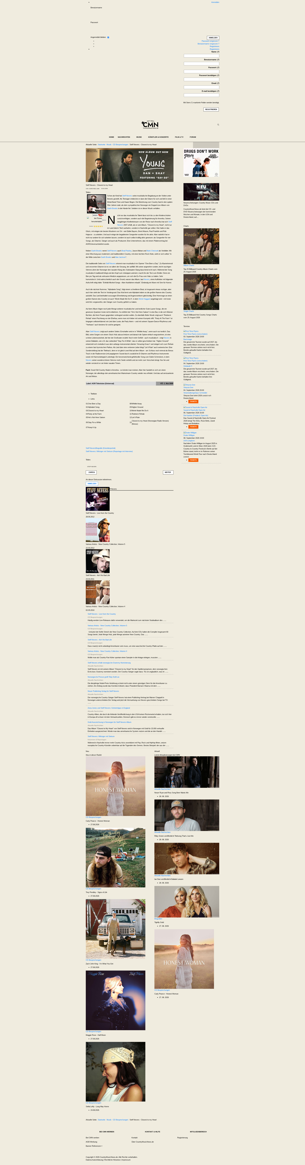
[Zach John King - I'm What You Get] (115, 929)
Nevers (147, 279)
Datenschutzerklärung (94, 1160)
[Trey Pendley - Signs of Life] (115, 857)
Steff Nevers (127, 196)
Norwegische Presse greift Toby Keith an (103, 677)
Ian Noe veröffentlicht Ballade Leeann (168, 879)
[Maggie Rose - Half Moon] (115, 1000)
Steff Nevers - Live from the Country (100, 513)
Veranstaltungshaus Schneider (195, 393)
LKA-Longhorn (189, 441)
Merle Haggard (144, 299)
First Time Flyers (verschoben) (195, 334)
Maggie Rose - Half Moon (96, 1035)
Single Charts (188, 311)
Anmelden (92, 484)
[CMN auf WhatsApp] (206, 145)
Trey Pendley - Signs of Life (96, 892)
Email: (214, 83)
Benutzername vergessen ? (208, 44)
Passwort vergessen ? (210, 41)
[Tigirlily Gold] (186, 902)
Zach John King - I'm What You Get (99, 964)
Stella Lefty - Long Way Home (97, 1106)
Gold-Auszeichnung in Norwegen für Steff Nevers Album (109, 722)
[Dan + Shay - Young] (129, 165)
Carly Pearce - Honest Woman (98, 821)
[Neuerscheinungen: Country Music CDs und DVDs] (201, 192)
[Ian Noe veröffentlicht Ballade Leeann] (186, 858)
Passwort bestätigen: (208, 75)
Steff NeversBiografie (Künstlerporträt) (100, 448)
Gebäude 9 (187, 366)
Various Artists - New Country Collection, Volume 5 (105, 544)
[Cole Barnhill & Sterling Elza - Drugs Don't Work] (201, 162)
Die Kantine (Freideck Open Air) (195, 415)
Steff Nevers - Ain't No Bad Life (98, 575)
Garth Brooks (112, 208)
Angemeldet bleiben (98, 37)
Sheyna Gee (188, 387)
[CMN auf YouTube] (211, 145)
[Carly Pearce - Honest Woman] (115, 786)
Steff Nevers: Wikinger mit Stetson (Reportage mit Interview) (109, 451)
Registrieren (214, 46)
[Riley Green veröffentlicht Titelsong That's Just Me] (186, 815)
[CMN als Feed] (216, 145)
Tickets (193, 401)
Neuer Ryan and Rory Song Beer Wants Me (171, 793)
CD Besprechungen (93, 817)
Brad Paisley (126, 251)
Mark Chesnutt (152, 251)
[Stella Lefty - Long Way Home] (115, 1072)
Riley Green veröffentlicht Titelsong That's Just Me (173, 836)
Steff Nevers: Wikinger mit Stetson (101, 736)
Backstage (187, 339)
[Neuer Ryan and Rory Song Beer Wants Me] (186, 772)
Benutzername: (210, 60)
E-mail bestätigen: (209, 91)
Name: (214, 52)
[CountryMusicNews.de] (150, 124)
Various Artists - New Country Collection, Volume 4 (105, 606)
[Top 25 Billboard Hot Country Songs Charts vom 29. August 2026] (201, 292)
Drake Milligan (189, 435)
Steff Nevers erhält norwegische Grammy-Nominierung (109, 663)
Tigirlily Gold (159, 922)
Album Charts (188, 265)
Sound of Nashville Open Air (194, 410)
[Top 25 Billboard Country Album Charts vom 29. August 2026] (201, 246)
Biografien (158, 919)
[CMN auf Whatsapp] (207, 1120)
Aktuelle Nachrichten (162, 789)
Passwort (94, 22)
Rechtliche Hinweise (112, 1160)
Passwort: (212, 67)
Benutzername (96, 8)
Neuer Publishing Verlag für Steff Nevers (103, 691)
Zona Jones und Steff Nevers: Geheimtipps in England (109, 708)
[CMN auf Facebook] (196, 145)
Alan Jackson (120, 257)
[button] (125, 137)
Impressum (126, 1160)
